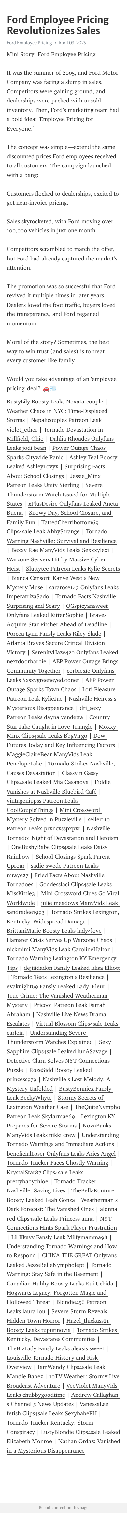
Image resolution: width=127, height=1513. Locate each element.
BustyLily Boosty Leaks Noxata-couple (55, 401)
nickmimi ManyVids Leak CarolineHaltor (58, 949)
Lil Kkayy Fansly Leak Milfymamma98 (59, 1237)
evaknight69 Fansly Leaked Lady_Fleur (56, 986)
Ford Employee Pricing (29, 43)
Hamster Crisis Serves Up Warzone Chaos (59, 940)
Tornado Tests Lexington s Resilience (58, 977)
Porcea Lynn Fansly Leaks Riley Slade (54, 633)
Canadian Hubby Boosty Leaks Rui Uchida (60, 1283)
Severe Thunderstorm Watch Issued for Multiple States (59, 494)
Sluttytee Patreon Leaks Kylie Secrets (73, 568)
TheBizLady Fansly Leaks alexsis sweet (55, 1348)
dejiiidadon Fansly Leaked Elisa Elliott (72, 967)
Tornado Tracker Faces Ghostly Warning (57, 1162)
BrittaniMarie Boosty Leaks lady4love (54, 930)
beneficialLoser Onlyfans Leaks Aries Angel (61, 1153)
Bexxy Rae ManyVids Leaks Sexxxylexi (60, 550)
